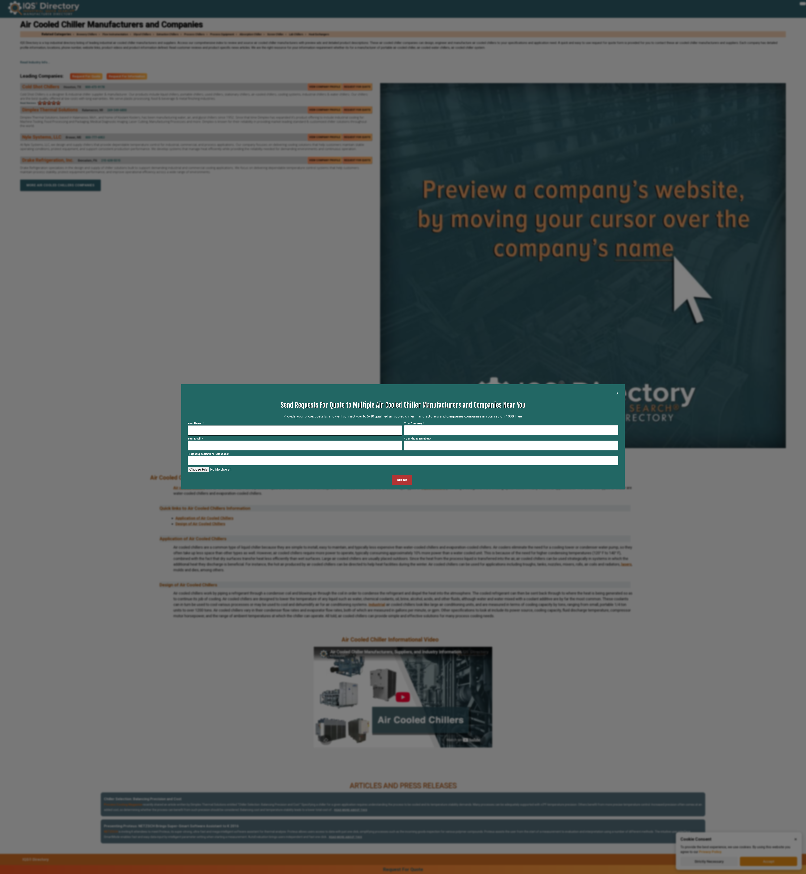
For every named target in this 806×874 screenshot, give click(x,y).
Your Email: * (195, 438)
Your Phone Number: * (417, 438)
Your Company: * (414, 423)
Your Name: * (196, 423)
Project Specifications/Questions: (208, 454)
